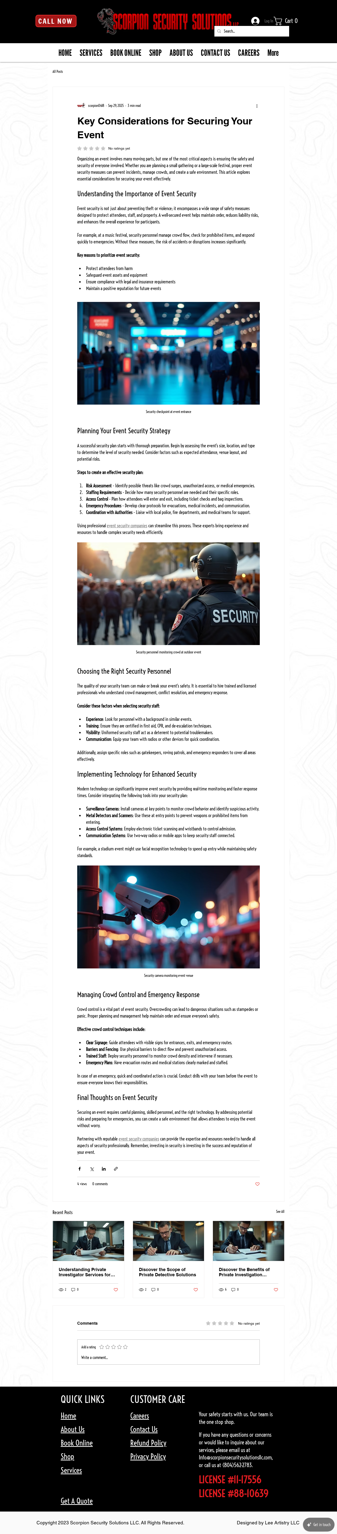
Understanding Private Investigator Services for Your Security (85, 1272)
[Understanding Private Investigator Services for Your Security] (88, 1241)
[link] (289, 21)
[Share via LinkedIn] (103, 1168)
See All (280, 1211)
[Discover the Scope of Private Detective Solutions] (168, 1241)
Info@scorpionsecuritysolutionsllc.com (235, 1457)
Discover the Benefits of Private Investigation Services (244, 1272)
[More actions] (257, 106)
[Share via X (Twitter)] (91, 1168)
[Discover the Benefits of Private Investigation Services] (248, 1241)
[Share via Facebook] (79, 1168)
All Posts (58, 71)
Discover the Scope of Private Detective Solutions (167, 1272)
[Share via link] (115, 1168)
